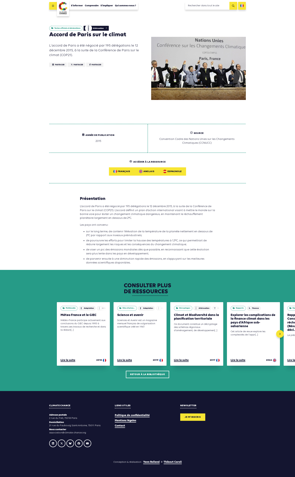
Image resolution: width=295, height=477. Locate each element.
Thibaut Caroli (173, 462)
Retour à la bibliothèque (147, 374)
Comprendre (92, 5)
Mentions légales (125, 420)
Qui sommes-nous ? (125, 5)
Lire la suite (68, 360)
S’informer (77, 5)
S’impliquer (106, 5)
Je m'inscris (193, 417)
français (124, 171)
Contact (120, 425)
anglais (148, 171)
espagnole (174, 171)
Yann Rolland (151, 462)
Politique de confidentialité (132, 415)
